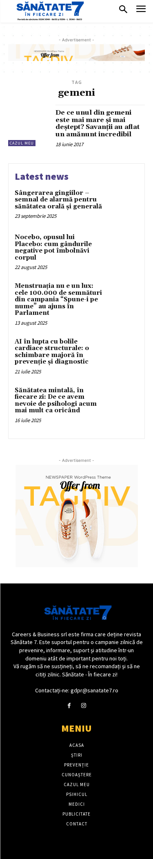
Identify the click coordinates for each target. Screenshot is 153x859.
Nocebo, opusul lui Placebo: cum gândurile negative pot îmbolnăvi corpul (53, 247)
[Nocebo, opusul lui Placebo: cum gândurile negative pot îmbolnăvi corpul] (122, 249)
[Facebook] (69, 706)
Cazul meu (22, 143)
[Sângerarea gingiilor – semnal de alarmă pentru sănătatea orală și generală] (122, 204)
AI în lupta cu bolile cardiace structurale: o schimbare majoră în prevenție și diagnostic (52, 352)
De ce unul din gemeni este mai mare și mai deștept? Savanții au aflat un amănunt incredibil (97, 123)
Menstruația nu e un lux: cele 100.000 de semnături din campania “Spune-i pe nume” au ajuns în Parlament (58, 299)
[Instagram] (84, 706)
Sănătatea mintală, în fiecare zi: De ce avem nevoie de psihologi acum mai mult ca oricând (56, 401)
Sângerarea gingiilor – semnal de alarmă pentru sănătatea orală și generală (58, 199)
